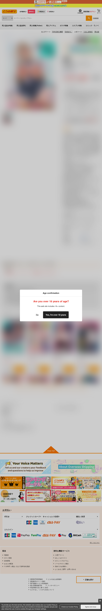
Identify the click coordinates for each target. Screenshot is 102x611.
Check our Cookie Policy (69, 607)
